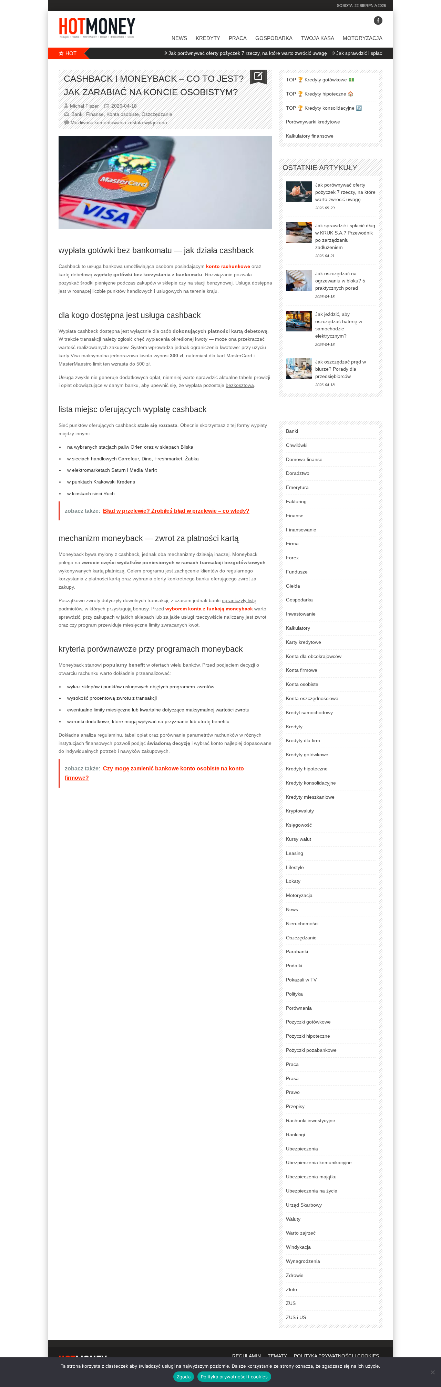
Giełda (293, 586)
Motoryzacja (362, 38)
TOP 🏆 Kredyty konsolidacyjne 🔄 (324, 108)
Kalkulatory (298, 628)
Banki (77, 114)
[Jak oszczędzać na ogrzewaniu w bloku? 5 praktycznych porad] (299, 280)
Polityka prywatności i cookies (234, 1376)
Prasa (292, 1078)
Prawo (293, 1092)
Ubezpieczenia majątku (311, 1176)
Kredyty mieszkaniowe (310, 797)
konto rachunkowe (228, 266)
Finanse (95, 114)
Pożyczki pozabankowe (311, 1050)
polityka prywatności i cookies (336, 1356)
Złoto (291, 1289)
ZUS (291, 1303)
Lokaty (293, 881)
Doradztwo (297, 473)
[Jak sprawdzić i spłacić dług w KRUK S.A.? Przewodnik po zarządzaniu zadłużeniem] (299, 232)
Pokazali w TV (301, 979)
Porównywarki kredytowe (313, 121)
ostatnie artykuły (320, 167)
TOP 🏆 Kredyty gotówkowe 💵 (320, 79)
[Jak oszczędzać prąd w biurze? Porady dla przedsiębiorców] (299, 368)
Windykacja (298, 1247)
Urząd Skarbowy (304, 1205)
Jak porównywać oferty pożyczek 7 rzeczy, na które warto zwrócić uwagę (224, 53)
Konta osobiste (122, 114)
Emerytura (297, 487)
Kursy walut (298, 839)
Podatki (294, 965)
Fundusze (297, 572)
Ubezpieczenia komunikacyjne (319, 1162)
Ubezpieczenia (302, 1148)
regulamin (246, 1356)
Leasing (294, 853)
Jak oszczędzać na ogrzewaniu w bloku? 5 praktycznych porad (340, 281)
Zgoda (184, 1376)
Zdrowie (295, 1275)
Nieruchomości (302, 923)
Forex (292, 557)
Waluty (293, 1219)
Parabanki (297, 951)
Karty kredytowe (303, 642)
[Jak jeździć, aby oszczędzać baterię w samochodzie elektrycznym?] (299, 321)
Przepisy (295, 1106)
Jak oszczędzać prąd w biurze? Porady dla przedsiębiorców (340, 369)
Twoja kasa (317, 38)
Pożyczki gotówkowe (308, 1022)
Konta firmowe (301, 670)
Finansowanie (301, 529)
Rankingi (295, 1134)
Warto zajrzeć (301, 1233)
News (179, 38)
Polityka (294, 994)
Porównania (299, 1008)
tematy (277, 1356)
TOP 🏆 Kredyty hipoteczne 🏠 (319, 94)
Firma (292, 543)
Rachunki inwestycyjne (310, 1120)
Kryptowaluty (300, 811)
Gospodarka (274, 38)
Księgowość (299, 825)
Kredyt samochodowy (309, 712)
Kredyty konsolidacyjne (311, 783)
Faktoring (296, 501)
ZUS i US (296, 1317)
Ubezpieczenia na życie (311, 1191)
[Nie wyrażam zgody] (432, 1372)
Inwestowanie (301, 614)
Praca (238, 38)
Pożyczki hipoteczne (308, 1036)
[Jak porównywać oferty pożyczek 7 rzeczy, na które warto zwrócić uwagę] (299, 191)
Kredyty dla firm (303, 740)
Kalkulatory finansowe (310, 136)
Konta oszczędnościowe (312, 698)
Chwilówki (296, 445)
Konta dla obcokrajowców (313, 656)
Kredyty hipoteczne (307, 768)
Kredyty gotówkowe (307, 754)
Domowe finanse (304, 459)
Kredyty (208, 38)
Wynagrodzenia (303, 1261)
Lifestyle (295, 867)
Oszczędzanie (157, 114)
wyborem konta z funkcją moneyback (209, 608)
